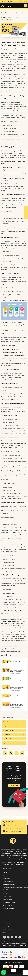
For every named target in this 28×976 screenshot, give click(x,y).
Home (2, 12)
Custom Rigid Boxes (8, 929)
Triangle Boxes (7, 896)
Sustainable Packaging (13, 738)
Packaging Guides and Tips (13, 721)
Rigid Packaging (13, 743)
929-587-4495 (23, 1)
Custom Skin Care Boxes (9, 905)
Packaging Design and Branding (13, 730)
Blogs (6, 12)
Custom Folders (7, 924)
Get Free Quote (14, 785)
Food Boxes (6, 918)
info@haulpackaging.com (7, 1)
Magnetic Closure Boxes (9, 908)
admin (4, 17)
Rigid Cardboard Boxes (9, 902)
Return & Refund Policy (9, 884)
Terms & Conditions (8, 881)
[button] (3, 972)
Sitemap (5, 872)
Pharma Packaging (7, 899)
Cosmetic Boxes (7, 927)
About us (5, 875)
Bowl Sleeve (6, 893)
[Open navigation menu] (25, 5)
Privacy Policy (6, 878)
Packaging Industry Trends (13, 726)
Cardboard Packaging (7, 19)
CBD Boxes (6, 915)
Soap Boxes (6, 921)
